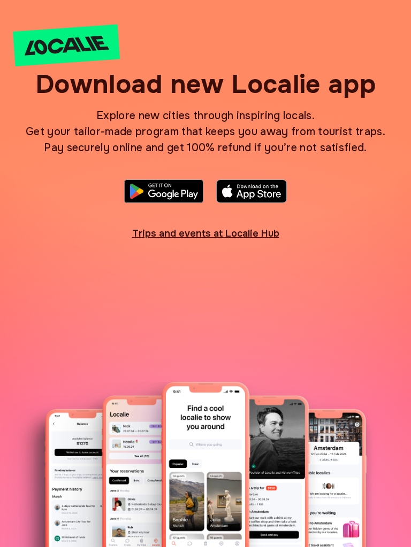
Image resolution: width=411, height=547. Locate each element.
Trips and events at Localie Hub (205, 233)
